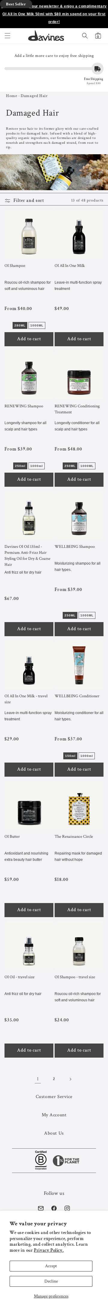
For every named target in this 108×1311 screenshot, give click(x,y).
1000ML (37, 325)
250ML (70, 466)
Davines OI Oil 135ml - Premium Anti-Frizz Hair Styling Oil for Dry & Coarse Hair (27, 555)
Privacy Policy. (49, 1250)
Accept (51, 1266)
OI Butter (12, 836)
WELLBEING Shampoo (75, 546)
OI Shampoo (14, 265)
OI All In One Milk (70, 265)
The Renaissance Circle (74, 836)
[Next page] (70, 1079)
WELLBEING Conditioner (77, 696)
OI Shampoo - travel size (75, 977)
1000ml (36, 466)
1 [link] (38, 1079)
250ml (20, 466)
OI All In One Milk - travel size (25, 699)
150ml (70, 755)
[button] (7, 35)
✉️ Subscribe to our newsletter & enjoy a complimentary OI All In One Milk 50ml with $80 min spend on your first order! (54, 14)
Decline (51, 1281)
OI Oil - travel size (19, 977)
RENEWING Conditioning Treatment (77, 409)
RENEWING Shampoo (23, 406)
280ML (20, 325)
